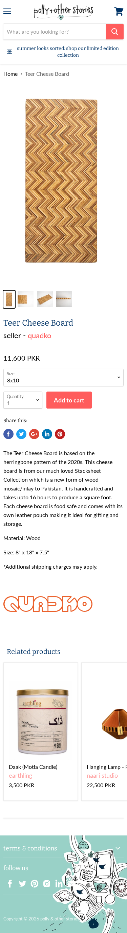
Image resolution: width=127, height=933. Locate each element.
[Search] (115, 31)
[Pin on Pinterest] (60, 434)
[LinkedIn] (57, 882)
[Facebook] (8, 882)
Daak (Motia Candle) (33, 766)
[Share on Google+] (34, 434)
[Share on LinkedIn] (47, 434)
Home (10, 74)
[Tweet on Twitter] (21, 434)
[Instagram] (45, 882)
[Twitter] (20, 882)
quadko (39, 335)
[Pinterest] (32, 882)
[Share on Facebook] (8, 434)
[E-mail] (69, 882)
